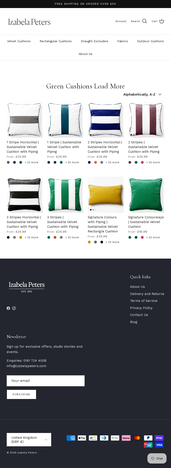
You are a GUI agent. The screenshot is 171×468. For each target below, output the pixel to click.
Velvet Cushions (19, 41)
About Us (85, 54)
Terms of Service (143, 301)
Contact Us (139, 315)
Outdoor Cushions (150, 41)
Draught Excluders (94, 41)
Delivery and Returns (147, 294)
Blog (133, 322)
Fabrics (122, 41)
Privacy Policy (141, 308)
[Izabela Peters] (29, 21)
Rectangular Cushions (56, 41)
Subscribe (21, 394)
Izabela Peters (27, 452)
